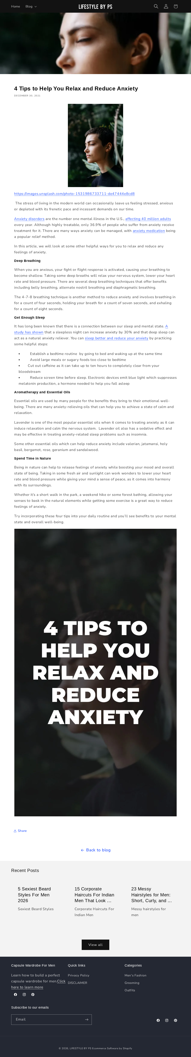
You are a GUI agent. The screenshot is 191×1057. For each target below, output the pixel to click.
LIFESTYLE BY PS (80, 1048)
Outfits (130, 990)
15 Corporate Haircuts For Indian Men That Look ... (94, 894)
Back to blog (98, 850)
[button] (31, 6)
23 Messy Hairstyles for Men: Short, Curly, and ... (151, 894)
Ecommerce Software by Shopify (112, 1048)
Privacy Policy (79, 975)
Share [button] (22, 831)
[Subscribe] (87, 1019)
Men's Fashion (135, 975)
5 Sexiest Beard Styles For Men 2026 (34, 894)
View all (95, 945)
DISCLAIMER (77, 983)
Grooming (132, 983)
